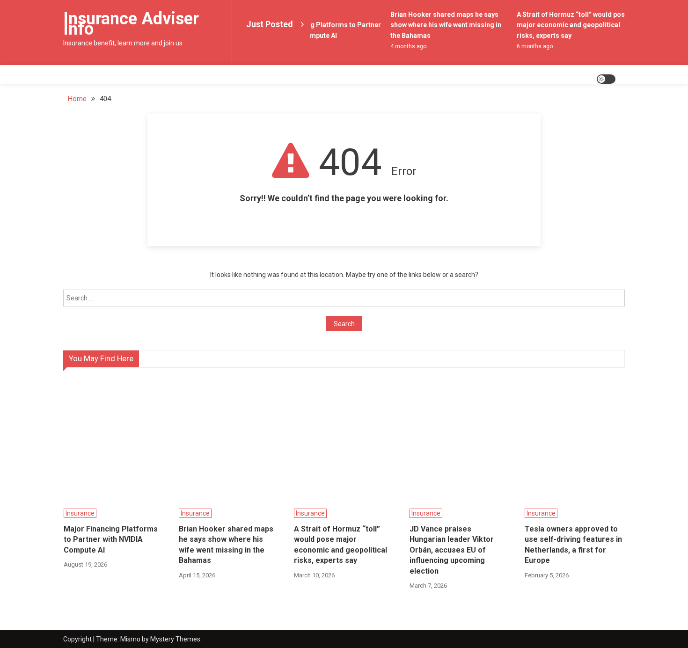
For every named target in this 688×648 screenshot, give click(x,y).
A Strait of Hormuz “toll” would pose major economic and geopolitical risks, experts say (571, 25)
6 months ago (533, 46)
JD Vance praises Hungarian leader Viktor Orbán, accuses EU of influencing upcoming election (452, 549)
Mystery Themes (175, 639)
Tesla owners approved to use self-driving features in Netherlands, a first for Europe (573, 544)
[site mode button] (606, 79)
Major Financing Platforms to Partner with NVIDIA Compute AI (111, 539)
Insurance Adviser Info (131, 24)
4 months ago (406, 46)
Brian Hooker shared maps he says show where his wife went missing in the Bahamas (443, 25)
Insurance (80, 513)
